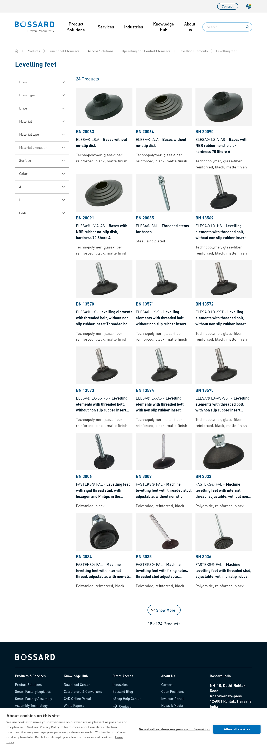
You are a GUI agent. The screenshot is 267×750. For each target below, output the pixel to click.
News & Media (172, 705)
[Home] (16, 51)
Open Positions (172, 691)
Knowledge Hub (163, 26)
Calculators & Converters (83, 691)
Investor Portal (172, 698)
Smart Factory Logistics (33, 691)
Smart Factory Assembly (33, 698)
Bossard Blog (122, 691)
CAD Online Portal (77, 698)
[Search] (247, 27)
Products (33, 51)
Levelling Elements (193, 51)
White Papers (74, 705)
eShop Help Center (126, 698)
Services (106, 26)
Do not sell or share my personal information (174, 729)
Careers (167, 684)
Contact (228, 6)
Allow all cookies (237, 729)
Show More (165, 610)
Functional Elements (63, 51)
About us (189, 26)
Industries (133, 26)
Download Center (77, 684)
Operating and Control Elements (146, 51)
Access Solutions (100, 51)
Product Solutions (76, 26)
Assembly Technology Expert (31, 707)
